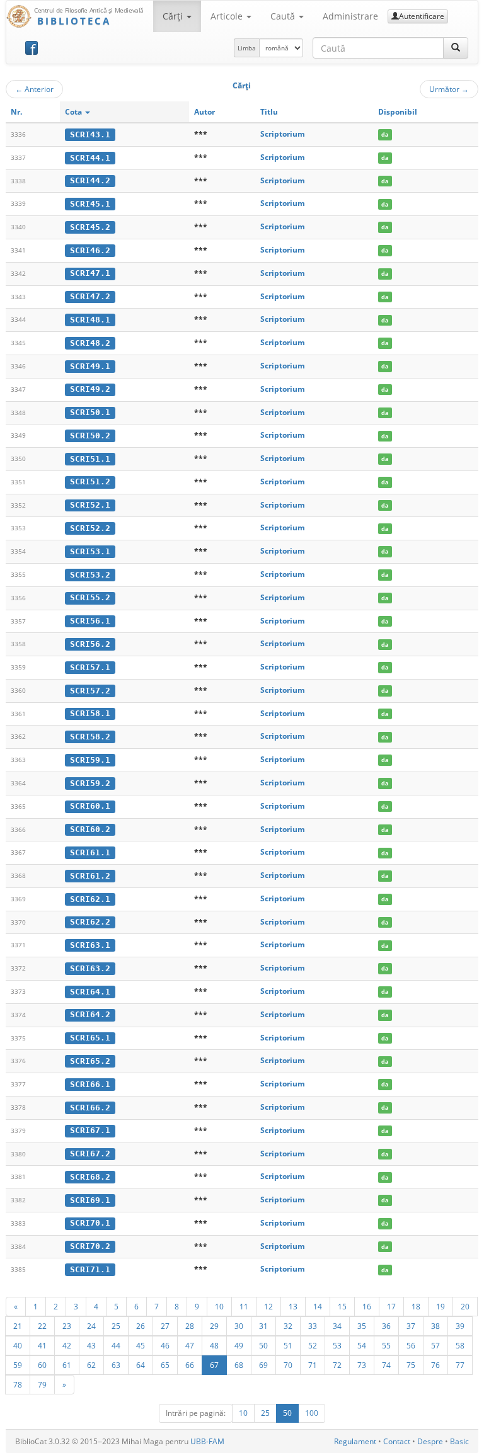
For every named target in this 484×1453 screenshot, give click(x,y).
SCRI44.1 (90, 157)
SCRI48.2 (90, 343)
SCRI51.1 (90, 459)
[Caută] (455, 48)
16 (366, 1306)
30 (238, 1326)
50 (263, 1345)
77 (460, 1365)
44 (116, 1345)
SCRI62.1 (90, 899)
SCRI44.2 (90, 180)
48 (214, 1345)
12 (268, 1306)
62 (91, 1365)
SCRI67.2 (90, 1153)
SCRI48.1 (90, 319)
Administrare (350, 16)
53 (337, 1345)
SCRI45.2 (90, 227)
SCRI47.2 (90, 296)
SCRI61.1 (90, 852)
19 (440, 1306)
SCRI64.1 (90, 991)
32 (288, 1326)
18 (416, 1306)
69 (263, 1365)
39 (460, 1326)
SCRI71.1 (90, 1269)
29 (214, 1326)
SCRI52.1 (90, 505)
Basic (459, 1441)
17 (391, 1306)
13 (293, 1306)
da (384, 134)
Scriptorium (282, 133)
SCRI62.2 (90, 921)
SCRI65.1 (90, 1037)
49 (238, 1345)
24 (91, 1326)
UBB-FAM (207, 1441)
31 (263, 1326)
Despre (430, 1441)
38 (435, 1326)
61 (66, 1365)
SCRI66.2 (90, 1107)
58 (460, 1345)
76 (435, 1365)
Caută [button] (283, 16)
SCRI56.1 (90, 620)
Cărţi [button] (174, 16)
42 (66, 1345)
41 (42, 1345)
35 (361, 1326)
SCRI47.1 (90, 273)
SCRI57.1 (90, 667)
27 (165, 1326)
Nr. (16, 111)
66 (189, 1365)
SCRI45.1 (90, 203)
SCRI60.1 (90, 806)
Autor (204, 111)
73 (361, 1365)
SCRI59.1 (90, 760)
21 (17, 1326)
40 (17, 1345)
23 (66, 1326)
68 (238, 1365)
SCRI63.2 (90, 968)
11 (243, 1306)
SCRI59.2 (90, 783)
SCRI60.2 (90, 829)
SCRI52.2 (90, 528)
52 (312, 1345)
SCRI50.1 (90, 412)
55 (386, 1345)
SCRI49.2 (90, 389)
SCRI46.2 (90, 250)
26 (140, 1326)
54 (361, 1345)
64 (140, 1365)
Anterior (34, 89)
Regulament (355, 1441)
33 (312, 1326)
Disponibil (397, 111)
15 (342, 1306)
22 (42, 1326)
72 (337, 1365)
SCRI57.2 (90, 690)
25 (116, 1326)
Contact (396, 1441)
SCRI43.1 (90, 134)
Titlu (269, 111)
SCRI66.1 (90, 1084)
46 (165, 1345)
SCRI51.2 (90, 481)
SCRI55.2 (90, 597)
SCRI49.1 (90, 366)
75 (410, 1365)
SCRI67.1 (90, 1130)
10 (219, 1306)
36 (386, 1326)
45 (140, 1345)
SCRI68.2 (90, 1177)
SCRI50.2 (90, 435)
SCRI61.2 (90, 875)
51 (288, 1345)
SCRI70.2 (90, 1246)
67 (214, 1365)
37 (410, 1326)
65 (165, 1365)
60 (42, 1365)
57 (435, 1345)
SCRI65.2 (90, 1061)
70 (288, 1365)
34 (337, 1326)
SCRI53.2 (90, 574)
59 (17, 1365)
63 (116, 1365)
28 (189, 1326)
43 (91, 1345)
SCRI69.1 (90, 1200)
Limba (247, 47)
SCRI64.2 (90, 1014)
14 (317, 1306)
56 (410, 1345)
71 (312, 1365)
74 (386, 1365)
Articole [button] (227, 16)
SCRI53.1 (90, 551)
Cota (74, 111)
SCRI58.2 (90, 736)
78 (17, 1384)
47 (189, 1345)
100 (311, 1413)
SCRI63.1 (90, 945)
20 (465, 1306)
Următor (449, 89)
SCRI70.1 (90, 1223)
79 (42, 1384)
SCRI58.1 (90, 713)
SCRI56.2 (90, 644)
